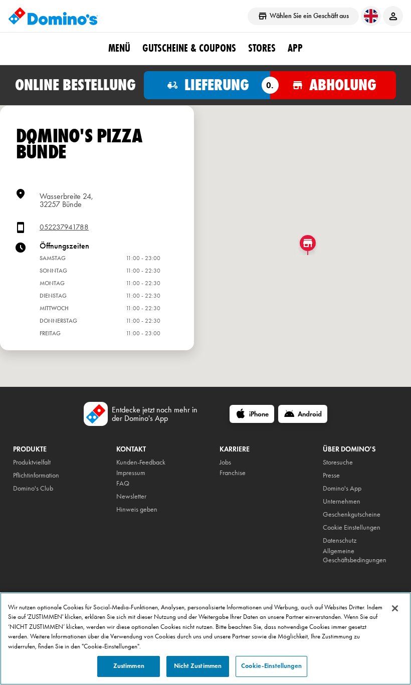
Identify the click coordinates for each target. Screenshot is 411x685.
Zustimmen (128, 666)
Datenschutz (339, 540)
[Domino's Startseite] (53, 16)
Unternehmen (341, 501)
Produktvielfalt (32, 462)
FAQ (122, 483)
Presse (331, 475)
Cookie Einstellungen (351, 527)
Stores (262, 48)
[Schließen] (395, 608)
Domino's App (342, 488)
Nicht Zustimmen (198, 666)
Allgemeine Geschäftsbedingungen (354, 555)
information (44, 475)
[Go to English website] (371, 16)
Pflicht (21, 475)
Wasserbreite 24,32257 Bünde (66, 200)
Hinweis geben (136, 509)
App (295, 48)
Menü (119, 48)
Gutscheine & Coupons (189, 48)
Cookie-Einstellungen (271, 666)
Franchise (233, 473)
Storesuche (338, 462)
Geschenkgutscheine (351, 514)
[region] (205, 638)
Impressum (130, 473)
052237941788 (64, 227)
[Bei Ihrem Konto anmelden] (393, 16)
